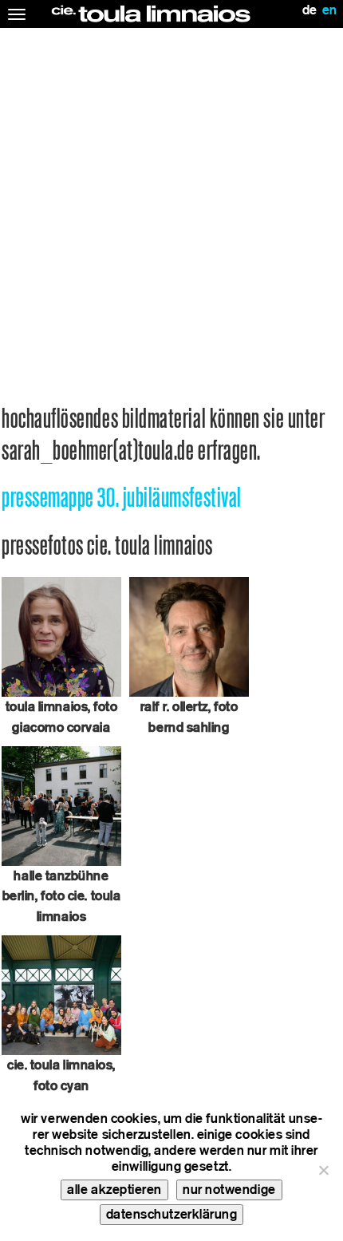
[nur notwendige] (323, 1170)
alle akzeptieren (114, 1189)
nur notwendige (229, 1189)
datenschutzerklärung (172, 1214)
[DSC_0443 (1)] (189, 636)
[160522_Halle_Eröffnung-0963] (61, 804)
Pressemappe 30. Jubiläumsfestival (122, 497)
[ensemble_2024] (61, 994)
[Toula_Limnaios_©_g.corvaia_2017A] (61, 636)
